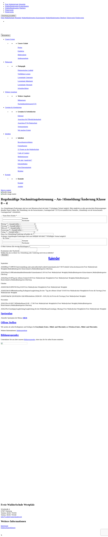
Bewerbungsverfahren (25, 142)
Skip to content (6, 190)
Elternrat (20, 116)
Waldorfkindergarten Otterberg (15, 8)
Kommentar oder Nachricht (10, 251)
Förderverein (9, 12)
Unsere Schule (10, 39)
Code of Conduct (23, 153)
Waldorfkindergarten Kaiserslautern (17, 6)
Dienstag (4, 226)
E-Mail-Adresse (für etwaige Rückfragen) (15, 246)
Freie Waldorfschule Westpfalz (15, 4)
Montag (4, 224)
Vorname (25, 218)
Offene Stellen (8, 322)
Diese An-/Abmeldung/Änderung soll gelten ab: (17, 234)
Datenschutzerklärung (8, 528)
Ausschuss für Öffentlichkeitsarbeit (29, 119)
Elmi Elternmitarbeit (24, 167)
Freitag (4, 232)
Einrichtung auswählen (8, 16)
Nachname (25, 220)
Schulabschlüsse (23, 88)
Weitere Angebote (11, 92)
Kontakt (7, 175)
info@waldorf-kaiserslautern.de (11, 517)
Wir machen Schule (24, 130)
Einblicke (21, 51)
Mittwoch (5, 228)
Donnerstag (5, 230)
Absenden (5, 255)
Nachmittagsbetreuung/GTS (27, 104)
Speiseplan (6, 313)
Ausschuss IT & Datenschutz (27, 123)
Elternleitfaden (22, 164)
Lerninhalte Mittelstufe (25, 81)
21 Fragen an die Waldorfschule (28, 149)
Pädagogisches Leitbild (25, 70)
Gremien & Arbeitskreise (13, 107)
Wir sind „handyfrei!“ (25, 160)
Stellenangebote (23, 58)
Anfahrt (20, 186)
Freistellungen (22, 146)
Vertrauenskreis (23, 127)
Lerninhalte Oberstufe (25, 85)
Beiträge (20, 171)
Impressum (4, 526)
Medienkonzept (23, 157)
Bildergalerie (22, 55)
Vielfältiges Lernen (24, 74)
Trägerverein (9, 10)
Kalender (54, 258)
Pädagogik (8, 62)
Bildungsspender (10, 335)
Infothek (8, 134)
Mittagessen (22, 100)
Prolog (20, 47)
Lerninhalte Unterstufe (25, 77)
